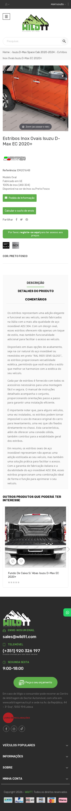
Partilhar (16, 219)
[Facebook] (6, 729)
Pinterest (26, 219)
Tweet (21, 219)
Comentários (36, 299)
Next (67, 549)
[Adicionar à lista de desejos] (21, 561)
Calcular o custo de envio (19, 210)
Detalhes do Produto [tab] (36, 291)
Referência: (9, 170)
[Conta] (7, 4)
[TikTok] (22, 729)
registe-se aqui (30, 232)
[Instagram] (14, 729)
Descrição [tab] (35, 283)
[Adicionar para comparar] (13, 561)
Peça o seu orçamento (38, 682)
